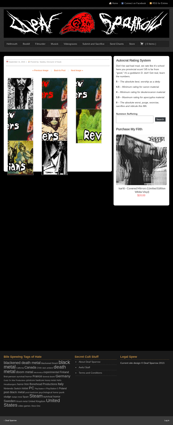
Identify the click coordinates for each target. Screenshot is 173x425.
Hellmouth (12, 43)
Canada (30, 367)
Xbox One (35, 406)
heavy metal (50, 380)
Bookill (26, 43)
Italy (61, 384)
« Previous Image (40, 70)
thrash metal (22, 401)
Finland (64, 372)
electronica (38, 372)
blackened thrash (49, 363)
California (20, 368)
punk (61, 392)
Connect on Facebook (135, 3)
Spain (26, 396)
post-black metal (14, 392)
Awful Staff (84, 367)
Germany (63, 376)
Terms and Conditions (90, 372)
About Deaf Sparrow (89, 361)
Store (132, 43)
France (37, 376)
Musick (54, 43)
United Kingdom (36, 401)
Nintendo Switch (12, 388)
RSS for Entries (160, 3)
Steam (36, 396)
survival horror (51, 396)
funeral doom (49, 376)
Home (115, 3)
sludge (7, 396)
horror (20, 384)
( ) (150, 43)
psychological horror (48, 392)
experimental (51, 372)
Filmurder (40, 43)
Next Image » (77, 70)
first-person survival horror (18, 376)
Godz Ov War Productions (15, 380)
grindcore (30, 380)
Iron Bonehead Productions (40, 384)
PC (31, 388)
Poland (63, 388)
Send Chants (117, 43)
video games (24, 406)
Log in (166, 420)
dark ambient (47, 368)
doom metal (24, 372)
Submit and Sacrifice (93, 43)
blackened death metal (22, 363)
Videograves (70, 43)
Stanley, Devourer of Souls (50, 62)
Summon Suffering (127, 113)
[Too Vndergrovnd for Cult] (86, 23)
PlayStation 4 (40, 389)
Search (160, 119)
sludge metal (17, 397)
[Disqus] (58, 218)
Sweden (10, 401)
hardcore (40, 380)
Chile (39, 368)
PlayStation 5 (52, 388)
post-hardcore (31, 392)
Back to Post (59, 70)
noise (25, 388)
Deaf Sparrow (10, 420)
